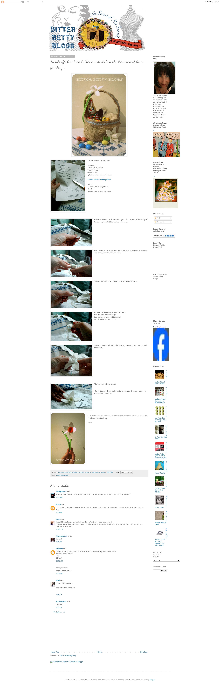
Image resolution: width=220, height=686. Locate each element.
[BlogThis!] (124, 472)
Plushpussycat (61, 492)
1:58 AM (59, 595)
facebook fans (61, 602)
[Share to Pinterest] (131, 472)
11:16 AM (59, 497)
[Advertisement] (99, 632)
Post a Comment (59, 612)
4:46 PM (59, 542)
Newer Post (55, 652)
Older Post (143, 652)
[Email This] (121, 472)
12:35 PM (59, 529)
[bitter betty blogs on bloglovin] (164, 237)
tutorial (66, 475)
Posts (158, 218)
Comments (160, 222)
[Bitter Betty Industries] (161, 360)
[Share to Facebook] (129, 472)
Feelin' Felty (60, 475)
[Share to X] (126, 472)
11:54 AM (59, 512)
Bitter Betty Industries (160, 327)
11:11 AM (59, 574)
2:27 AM (59, 607)
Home (100, 652)
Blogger (152, 680)
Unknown (59, 549)
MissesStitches (61, 536)
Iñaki (58, 580)
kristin (58, 504)
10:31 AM (59, 561)
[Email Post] (117, 472)
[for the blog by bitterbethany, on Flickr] (99, 156)
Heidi (58, 519)
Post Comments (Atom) (68, 656)
